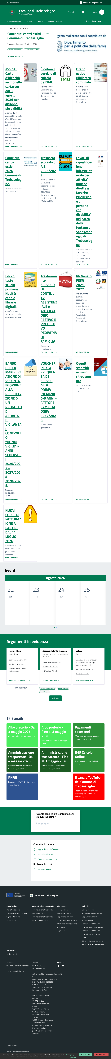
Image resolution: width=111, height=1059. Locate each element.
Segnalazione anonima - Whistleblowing (91, 918)
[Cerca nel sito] (101, 12)
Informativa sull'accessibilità (67, 923)
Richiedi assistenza (13, 909)
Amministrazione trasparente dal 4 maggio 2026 (42, 911)
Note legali (61, 927)
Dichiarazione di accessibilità (67, 920)
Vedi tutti (55, 698)
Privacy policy (70, 1055)
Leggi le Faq (61, 930)
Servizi (40, 21)
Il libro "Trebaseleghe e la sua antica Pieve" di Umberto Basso (93, 943)
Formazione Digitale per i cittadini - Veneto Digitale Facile (91, 934)
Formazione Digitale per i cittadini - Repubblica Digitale (92, 925)
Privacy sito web (63, 909)
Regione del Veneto (13, 2)
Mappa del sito (12, 1045)
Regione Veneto (12, 954)
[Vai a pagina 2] (56, 627)
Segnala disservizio (13, 916)
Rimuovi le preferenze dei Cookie (18, 1051)
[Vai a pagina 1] (54, 627)
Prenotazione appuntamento (17, 913)
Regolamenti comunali (65, 916)
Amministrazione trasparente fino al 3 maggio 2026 (42, 918)
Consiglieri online (88, 909)
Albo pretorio (11, 920)
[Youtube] (82, 12)
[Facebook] (78, 12)
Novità (29, 21)
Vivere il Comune (55, 21)
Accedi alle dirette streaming (92, 913)
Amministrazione (14, 21)
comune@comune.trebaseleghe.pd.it (48, 974)
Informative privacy (64, 913)
